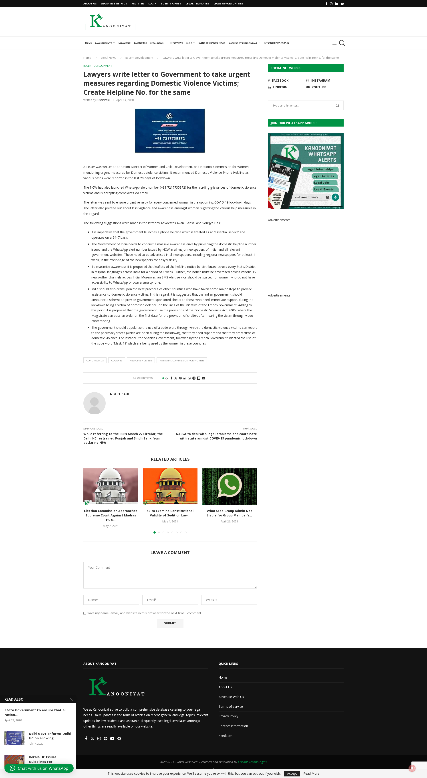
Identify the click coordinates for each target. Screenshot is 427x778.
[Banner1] (306, 171)
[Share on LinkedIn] (184, 378)
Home (88, 42)
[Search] (341, 43)
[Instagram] (331, 3)
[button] (89, 501)
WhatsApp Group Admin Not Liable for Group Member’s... (229, 513)
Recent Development (139, 58)
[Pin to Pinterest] (180, 378)
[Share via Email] (203, 378)
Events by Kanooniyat (212, 42)
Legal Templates (197, 3)
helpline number (141, 360)
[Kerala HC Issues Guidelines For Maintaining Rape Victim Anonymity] (14, 761)
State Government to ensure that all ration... (35, 712)
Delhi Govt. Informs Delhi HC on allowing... (50, 735)
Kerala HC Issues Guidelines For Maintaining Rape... (44, 761)
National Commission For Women (181, 360)
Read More (311, 773)
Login (152, 3)
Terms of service (231, 706)
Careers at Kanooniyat (243, 43)
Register (137, 3)
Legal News (156, 43)
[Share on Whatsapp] (189, 378)
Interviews (176, 42)
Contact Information (233, 726)
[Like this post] (166, 378)
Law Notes (140, 42)
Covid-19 (116, 360)
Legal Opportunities (228, 3)
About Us (90, 3)
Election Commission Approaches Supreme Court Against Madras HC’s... (110, 515)
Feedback (225, 736)
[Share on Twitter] (175, 378)
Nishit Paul (103, 100)
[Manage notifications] (412, 768)
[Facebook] (326, 3)
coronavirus (95, 360)
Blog (189, 43)
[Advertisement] (263, 21)
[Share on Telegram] (193, 378)
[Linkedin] (336, 3)
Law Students (103, 43)
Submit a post (171, 3)
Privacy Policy (228, 716)
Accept (292, 773)
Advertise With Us (114, 3)
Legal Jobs (125, 42)
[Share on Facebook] (171, 378)
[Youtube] (342, 3)
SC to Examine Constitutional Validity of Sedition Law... (170, 513)
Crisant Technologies (252, 762)
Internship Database (276, 42)
